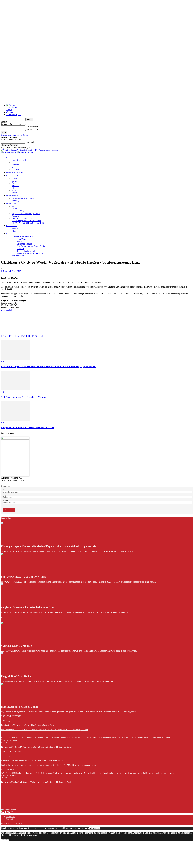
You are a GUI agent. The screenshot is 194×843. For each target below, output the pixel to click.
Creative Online (11, 203)
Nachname (5, 500)
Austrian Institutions (20, 256)
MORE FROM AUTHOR (32, 336)
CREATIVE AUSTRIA (11, 271)
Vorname (5, 495)
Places (8, 157)
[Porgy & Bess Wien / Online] (11, 671)
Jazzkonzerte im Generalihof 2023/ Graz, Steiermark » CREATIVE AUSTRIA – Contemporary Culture (44, 730)
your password (31, 129)
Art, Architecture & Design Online (26, 213)
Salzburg (15, 165)
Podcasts (15, 216)
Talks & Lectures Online (22, 218)
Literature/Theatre (19, 211)
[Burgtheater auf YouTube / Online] (11, 701)
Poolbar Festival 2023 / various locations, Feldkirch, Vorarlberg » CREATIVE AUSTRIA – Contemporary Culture (49, 765)
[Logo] (9, 152)
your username (31, 127)
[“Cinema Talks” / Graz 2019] (11, 640)
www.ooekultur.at (8, 310)
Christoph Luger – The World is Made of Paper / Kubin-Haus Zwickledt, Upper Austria (48, 366)
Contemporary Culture (13, 175)
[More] (43, 323)
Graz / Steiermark (19, 160)
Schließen (5, 840)
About (9, 110)
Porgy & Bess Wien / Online (16, 676)
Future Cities (17, 193)
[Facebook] (5, 323)
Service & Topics (13, 114)
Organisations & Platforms (23, 198)
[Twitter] (15, 323)
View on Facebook (9, 740)
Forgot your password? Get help (14, 135)
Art (13, 183)
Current (15, 178)
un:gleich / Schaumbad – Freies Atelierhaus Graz (27, 427)
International (10, 234)
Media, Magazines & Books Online (26, 221)
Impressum (10, 816)
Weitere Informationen (79, 828)
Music (14, 190)
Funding (15, 201)
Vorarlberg (16, 169)
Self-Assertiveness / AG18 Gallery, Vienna (23, 397)
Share (4, 742)
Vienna (15, 167)
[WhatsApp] (34, 323)
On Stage (15, 181)
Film (13, 188)
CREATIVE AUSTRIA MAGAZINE (28, 223)
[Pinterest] (24, 323)
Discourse (16, 231)
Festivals (15, 185)
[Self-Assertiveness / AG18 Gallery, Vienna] (15, 389)
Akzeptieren (94, 828)
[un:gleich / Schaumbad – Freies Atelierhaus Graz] (15, 420)
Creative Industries (12, 195)
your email (29, 142)
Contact (9, 112)
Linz (13, 162)
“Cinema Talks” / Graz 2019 (16, 645)
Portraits (15, 229)
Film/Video (21, 239)
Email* (5, 490)
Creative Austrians (11, 226)
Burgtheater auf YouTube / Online (19, 706)
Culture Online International (14, 172)
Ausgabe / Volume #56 (11, 478)
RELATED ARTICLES (11, 336)
